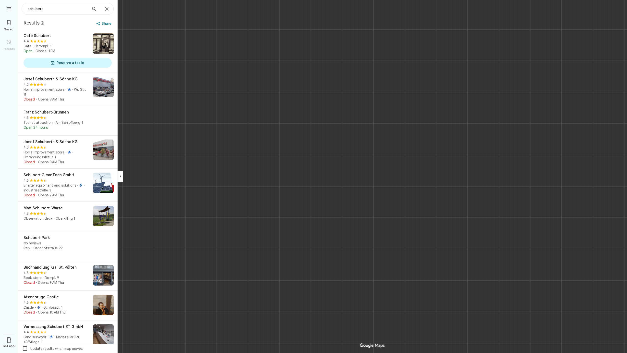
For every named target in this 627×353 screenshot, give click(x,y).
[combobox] (57, 9)
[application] (313, 176)
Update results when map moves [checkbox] (52, 349)
